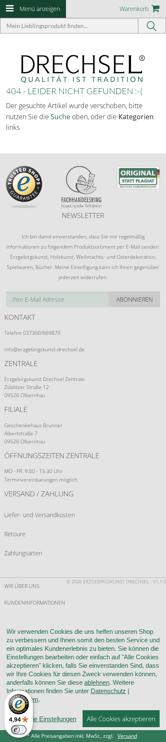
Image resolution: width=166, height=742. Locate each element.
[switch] (18, 729)
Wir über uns (22, 586)
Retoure (15, 534)
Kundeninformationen (34, 602)
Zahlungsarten (23, 553)
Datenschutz (108, 690)
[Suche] (152, 26)
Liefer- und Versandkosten (39, 515)
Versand (127, 735)
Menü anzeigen (40, 9)
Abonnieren (134, 299)
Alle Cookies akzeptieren (121, 718)
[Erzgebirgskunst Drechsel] (83, 68)
